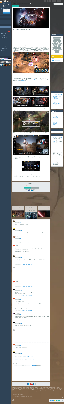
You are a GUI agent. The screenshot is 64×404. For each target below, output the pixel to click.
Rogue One (54, 47)
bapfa (31, 359)
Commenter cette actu (35, 187)
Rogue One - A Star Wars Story (19, 391)
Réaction (28, 242)
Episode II (28, 388)
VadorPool (17, 245)
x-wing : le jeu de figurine (56, 104)
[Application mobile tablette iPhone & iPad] (46, 1)
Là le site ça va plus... (55, 99)
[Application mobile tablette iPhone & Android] (44, 1)
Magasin (60, 43)
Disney (45, 387)
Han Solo (50, 389)
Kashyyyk (54, 147)
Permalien (31, 242)
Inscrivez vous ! (39, 365)
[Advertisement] (31, 37)
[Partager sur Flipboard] (32, 384)
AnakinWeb (24, 387)
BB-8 (17, 390)
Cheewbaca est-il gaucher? (56, 103)
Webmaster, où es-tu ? (55, 98)
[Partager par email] (33, 190)
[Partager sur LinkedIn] (32, 190)
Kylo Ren (60, 389)
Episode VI (48, 388)
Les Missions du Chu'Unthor (56, 118)
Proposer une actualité (57, 3)
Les (15, 75)
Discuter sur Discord (27, 187)
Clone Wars (45, 390)
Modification (23, 242)
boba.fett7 (17, 289)
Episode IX (52, 391)
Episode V (57, 388)
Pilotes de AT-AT (55, 137)
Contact (26, 396)
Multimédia (58, 44)
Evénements (55, 41)
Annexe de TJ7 (54, 119)
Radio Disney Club (20, 394)
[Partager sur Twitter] (30, 190)
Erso (18, 80)
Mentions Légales (16, 396)
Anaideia (33, 359)
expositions (49, 390)
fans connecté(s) (57, 60)
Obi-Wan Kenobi (55, 45)
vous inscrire (37, 362)
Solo (33, 79)
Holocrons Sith (55, 122)
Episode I (52, 387)
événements (54, 390)
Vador (36, 79)
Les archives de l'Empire (56, 125)
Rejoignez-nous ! (30, 396)
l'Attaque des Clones (33, 388)
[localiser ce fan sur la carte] (19, 222)
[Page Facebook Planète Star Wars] (49, 1)
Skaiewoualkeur (28, 359)
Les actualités (17, 359)
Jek (53, 158)
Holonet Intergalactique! (56, 116)
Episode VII (54, 40)
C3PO (13, 390)
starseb (24, 359)
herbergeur (54, 102)
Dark (35, 79)
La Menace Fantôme (57, 387)
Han (32, 79)
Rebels (59, 46)
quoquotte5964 (18, 313)
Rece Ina (54, 141)
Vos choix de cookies (22, 396)
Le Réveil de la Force (19, 388)
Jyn (17, 80)
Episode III (38, 388)
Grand (21, 80)
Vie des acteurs (57, 52)
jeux (34, 390)
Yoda (55, 163)
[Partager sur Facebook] (29, 190)
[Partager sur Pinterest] (30, 384)
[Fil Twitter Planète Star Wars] (52, 1)
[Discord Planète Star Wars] (56, 1)
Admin (26, 242)
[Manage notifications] (62, 397)
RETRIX (16, 221)
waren (16, 228)
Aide (55, 400)
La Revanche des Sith (43, 388)
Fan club (59, 41)
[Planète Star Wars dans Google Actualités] (57, 1)
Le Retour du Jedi (23, 389)
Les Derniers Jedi (47, 391)
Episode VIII (59, 40)
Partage (52, 400)
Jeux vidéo (54, 43)
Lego (36, 390)
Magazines (55, 44)
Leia (48, 389)
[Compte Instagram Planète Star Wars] (51, 1)
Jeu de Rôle (58, 42)
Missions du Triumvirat (56, 117)
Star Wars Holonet (15, 394)
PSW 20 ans (55, 46)
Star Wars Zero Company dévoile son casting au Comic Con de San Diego (30, 209)
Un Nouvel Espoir (52, 388)
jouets (33, 390)
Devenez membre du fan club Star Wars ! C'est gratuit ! (6, 5)
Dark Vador (56, 389)
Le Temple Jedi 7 (55, 113)
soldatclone (17, 255)
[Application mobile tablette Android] (47, 1)
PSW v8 (13, 396)
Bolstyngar (54, 146)
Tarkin (24, 80)
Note (58, 400)
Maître (53, 163)
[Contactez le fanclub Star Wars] (59, 1)
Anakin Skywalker (42, 389)
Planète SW (59, 45)
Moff (23, 80)
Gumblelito (17, 236)
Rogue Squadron (59, 47)
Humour (55, 42)
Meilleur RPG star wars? (56, 107)
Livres (57, 43)
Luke (46, 389)
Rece (57, 141)
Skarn (22, 359)
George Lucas (40, 387)
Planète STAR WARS (7, 1)
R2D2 (15, 390)
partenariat (3, 56)
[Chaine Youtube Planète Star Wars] (54, 1)
